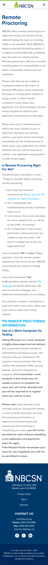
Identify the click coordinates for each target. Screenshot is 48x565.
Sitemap (24, 504)
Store (24, 499)
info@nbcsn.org (24, 519)
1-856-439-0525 (26, 525)
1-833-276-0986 (28, 522)
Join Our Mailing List (24, 529)
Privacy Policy (24, 493)
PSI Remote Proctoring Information (23, 323)
